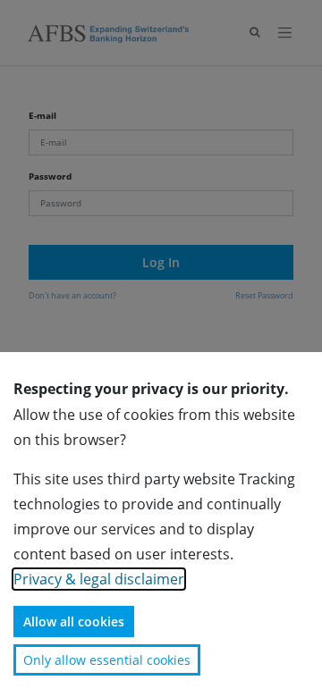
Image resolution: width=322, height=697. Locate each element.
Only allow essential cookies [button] (107, 659)
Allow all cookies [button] (73, 621)
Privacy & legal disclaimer (98, 579)
